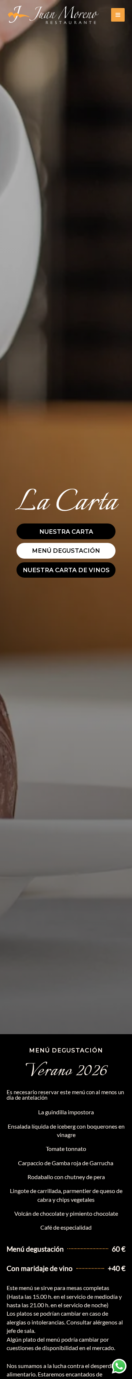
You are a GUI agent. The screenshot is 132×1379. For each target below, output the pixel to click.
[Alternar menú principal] (118, 15)
